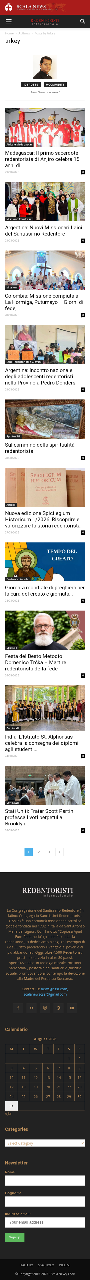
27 (48, 1096)
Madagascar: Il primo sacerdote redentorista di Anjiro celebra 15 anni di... (42, 159)
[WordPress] (59, 1008)
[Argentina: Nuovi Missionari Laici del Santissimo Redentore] (45, 201)
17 (12, 1087)
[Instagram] (45, 1008)
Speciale (11, 647)
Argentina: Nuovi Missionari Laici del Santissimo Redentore (43, 231)
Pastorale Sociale (17, 579)
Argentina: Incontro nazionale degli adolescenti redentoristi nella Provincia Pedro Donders (40, 376)
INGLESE (64, 1265)
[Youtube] (72, 1008)
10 (12, 1077)
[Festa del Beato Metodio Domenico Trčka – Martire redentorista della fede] (45, 630)
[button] (83, 21)
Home (9, 33)
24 (12, 1096)
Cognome (13, 1193)
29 (69, 1096)
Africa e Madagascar (19, 144)
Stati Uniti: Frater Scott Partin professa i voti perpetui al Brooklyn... (39, 817)
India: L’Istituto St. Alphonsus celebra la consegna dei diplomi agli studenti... (41, 743)
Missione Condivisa (19, 219)
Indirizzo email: (18, 1214)
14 (59, 1077)
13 (48, 1077)
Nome (10, 1172)
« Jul (8, 1113)
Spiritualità (13, 436)
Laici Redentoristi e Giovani (24, 362)
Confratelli (13, 728)
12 (36, 1077)
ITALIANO (26, 1265)
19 (36, 1087)
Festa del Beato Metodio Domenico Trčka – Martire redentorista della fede (35, 662)
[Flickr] (31, 1008)
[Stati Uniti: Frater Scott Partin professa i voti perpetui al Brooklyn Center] (45, 785)
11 (24, 1077)
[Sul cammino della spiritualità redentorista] (45, 419)
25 (24, 1096)
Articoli (11, 505)
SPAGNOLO (46, 1265)
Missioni (12, 287)
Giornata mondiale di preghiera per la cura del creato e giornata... (45, 591)
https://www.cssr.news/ (45, 92)
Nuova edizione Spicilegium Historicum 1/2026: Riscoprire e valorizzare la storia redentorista (42, 519)
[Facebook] (18, 1008)
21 (59, 1087)
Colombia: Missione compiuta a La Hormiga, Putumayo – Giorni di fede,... (44, 302)
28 (59, 1096)
